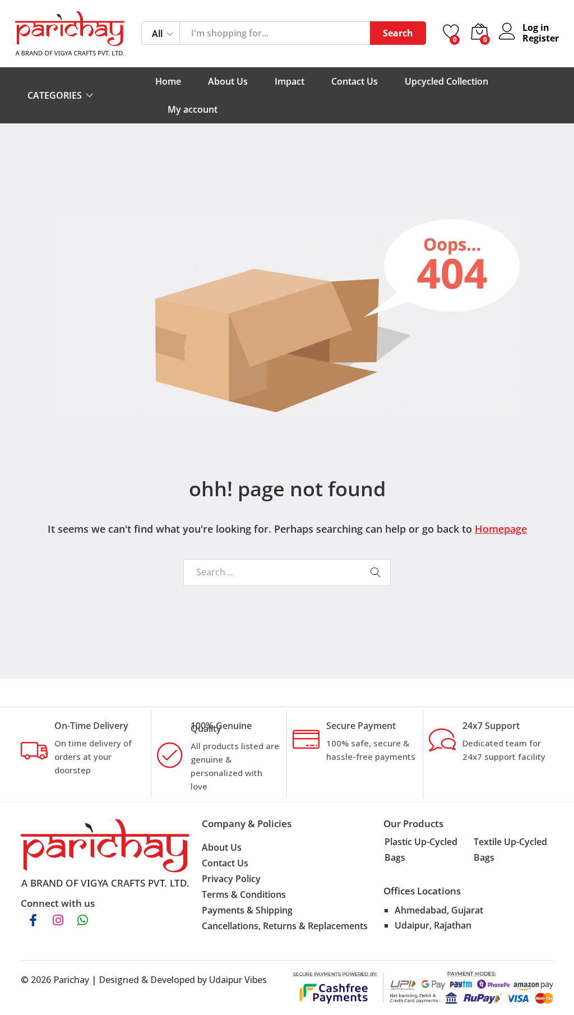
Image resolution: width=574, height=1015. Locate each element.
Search (398, 33)
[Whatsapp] (82, 920)
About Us (228, 81)
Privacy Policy (231, 879)
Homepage (501, 529)
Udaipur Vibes (238, 980)
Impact (289, 81)
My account (192, 109)
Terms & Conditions (244, 894)
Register (540, 38)
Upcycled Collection (446, 81)
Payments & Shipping (247, 910)
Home (168, 81)
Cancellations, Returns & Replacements (285, 926)
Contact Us (354, 81)
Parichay (71, 980)
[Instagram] (57, 920)
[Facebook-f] (33, 920)
